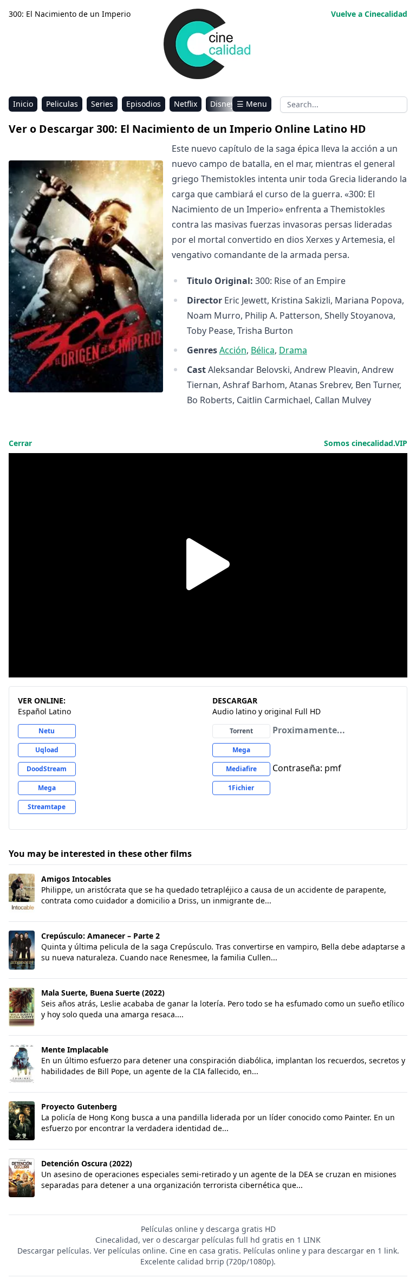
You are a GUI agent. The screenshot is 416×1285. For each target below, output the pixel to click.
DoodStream (47, 768)
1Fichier (241, 787)
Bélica (263, 350)
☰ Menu (252, 104)
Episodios (143, 104)
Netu (46, 730)
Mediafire (241, 768)
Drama (293, 350)
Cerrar (20, 443)
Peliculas (62, 104)
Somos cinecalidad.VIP (365, 443)
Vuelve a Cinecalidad (369, 14)
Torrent (241, 730)
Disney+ (224, 104)
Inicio (23, 104)
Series (102, 104)
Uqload (46, 749)
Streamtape (47, 806)
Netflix (185, 104)
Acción (232, 350)
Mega (47, 787)
